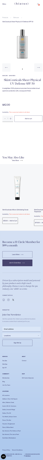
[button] (6, 67)
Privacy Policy (6, 450)
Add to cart (28, 118)
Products (5, 17)
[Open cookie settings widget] (3, 456)
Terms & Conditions (17, 450)
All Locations (6, 395)
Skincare (16, 17)
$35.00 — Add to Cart (10, 221)
